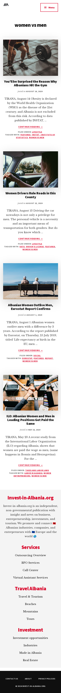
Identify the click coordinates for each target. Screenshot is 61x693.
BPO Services (30, 562)
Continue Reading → (30, 126)
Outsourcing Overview (30, 555)
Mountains (30, 611)
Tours (30, 618)
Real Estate (30, 660)
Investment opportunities (30, 637)
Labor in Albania (33, 473)
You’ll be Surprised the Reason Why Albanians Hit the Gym (30, 83)
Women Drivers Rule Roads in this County (30, 195)
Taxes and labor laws (37, 470)
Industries (30, 645)
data (22, 246)
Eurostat (27, 358)
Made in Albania (30, 652)
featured (25, 135)
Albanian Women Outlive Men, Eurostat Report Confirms (30, 307)
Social (37, 355)
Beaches (30, 604)
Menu (51, 7)
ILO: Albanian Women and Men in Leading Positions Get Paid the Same (30, 420)
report (49, 358)
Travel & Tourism (30, 596)
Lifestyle (37, 132)
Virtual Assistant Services (30, 577)
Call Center (30, 570)
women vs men (36, 137)
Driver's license (35, 246)
